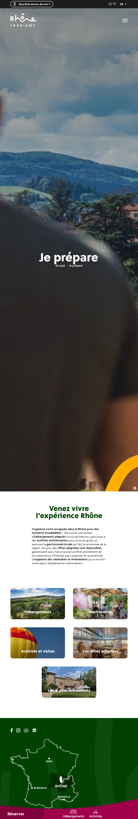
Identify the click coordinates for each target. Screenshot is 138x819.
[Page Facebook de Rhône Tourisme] (11, 731)
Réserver (15, 814)
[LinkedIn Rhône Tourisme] (34, 730)
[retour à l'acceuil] (23, 20)
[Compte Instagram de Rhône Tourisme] (18, 731)
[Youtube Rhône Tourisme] (26, 731)
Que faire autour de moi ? (34, 4)
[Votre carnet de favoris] (114, 4)
